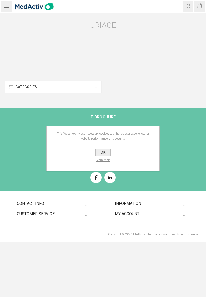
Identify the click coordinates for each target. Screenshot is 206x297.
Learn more (103, 160)
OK (103, 152)
